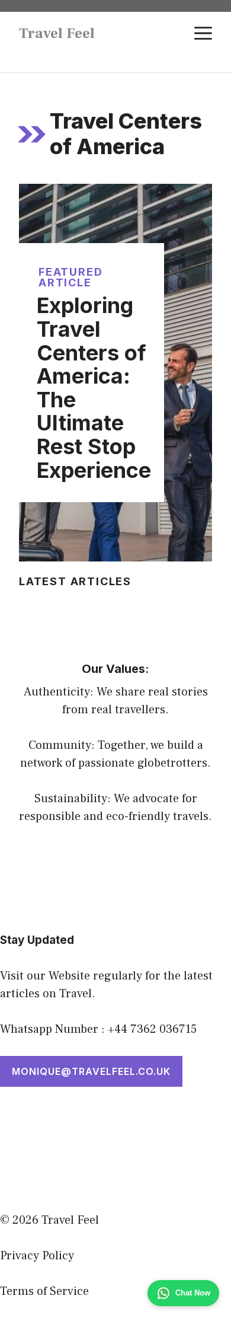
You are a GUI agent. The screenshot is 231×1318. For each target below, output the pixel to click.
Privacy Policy (37, 1255)
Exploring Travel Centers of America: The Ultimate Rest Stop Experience (94, 387)
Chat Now (192, 1292)
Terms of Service (44, 1291)
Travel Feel (57, 33)
